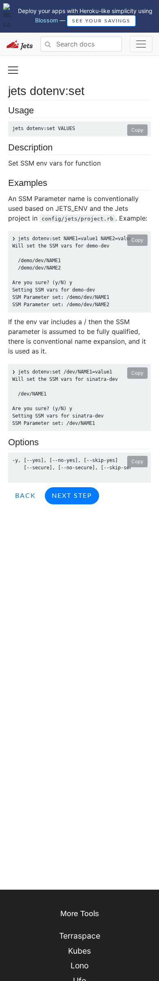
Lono (79, 965)
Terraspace (79, 936)
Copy (137, 130)
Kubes (79, 951)
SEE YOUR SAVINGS (101, 20)
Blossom (46, 19)
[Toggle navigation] (141, 44)
